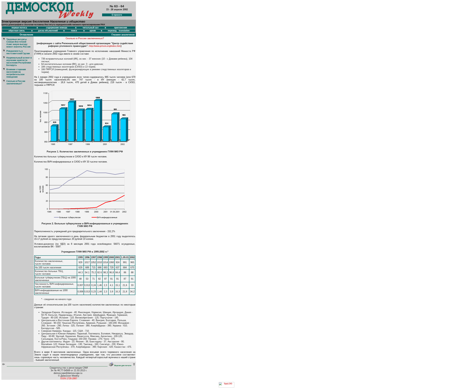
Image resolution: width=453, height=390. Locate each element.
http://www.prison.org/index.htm (105, 46)
